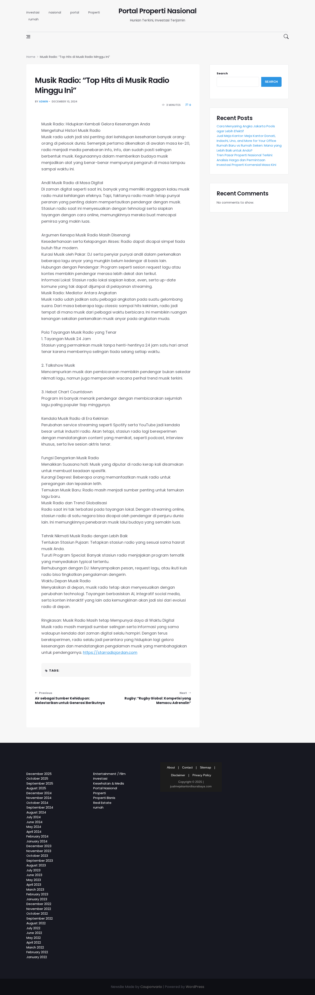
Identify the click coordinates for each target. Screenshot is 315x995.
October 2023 (37, 855)
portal (74, 12)
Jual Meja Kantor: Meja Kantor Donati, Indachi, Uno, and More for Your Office (246, 138)
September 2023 (39, 860)
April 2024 (33, 831)
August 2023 (36, 865)
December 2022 (38, 904)
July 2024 (33, 817)
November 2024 (38, 797)
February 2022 (37, 952)
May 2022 (33, 937)
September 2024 (39, 807)
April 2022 (33, 942)
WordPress (195, 986)
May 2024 (33, 826)
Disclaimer (178, 775)
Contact (187, 767)
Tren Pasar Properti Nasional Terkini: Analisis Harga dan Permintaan (245, 157)
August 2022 (36, 923)
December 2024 (39, 793)
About (171, 767)
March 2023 (35, 889)
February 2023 (37, 894)
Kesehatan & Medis (108, 783)
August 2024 (36, 812)
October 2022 (37, 913)
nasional (55, 12)
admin (43, 101)
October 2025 (37, 778)
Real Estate (102, 802)
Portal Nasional (105, 788)
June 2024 (34, 822)
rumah (33, 19)
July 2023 (33, 870)
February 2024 (37, 836)
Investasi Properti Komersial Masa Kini (246, 164)
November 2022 (38, 908)
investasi (32, 12)
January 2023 (36, 899)
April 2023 (33, 884)
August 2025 (36, 788)
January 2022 (36, 957)
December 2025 (39, 773)
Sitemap (205, 767)
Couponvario (151, 986)
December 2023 (38, 846)
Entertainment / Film (109, 773)
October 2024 (37, 802)
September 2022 (39, 918)
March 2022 (35, 947)
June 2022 (34, 932)
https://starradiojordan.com (110, 652)
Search (222, 73)
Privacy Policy (201, 775)
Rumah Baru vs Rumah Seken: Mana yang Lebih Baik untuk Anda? (249, 148)
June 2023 (34, 875)
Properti (94, 12)
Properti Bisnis (104, 797)
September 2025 (39, 783)
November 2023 (38, 851)
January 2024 (36, 841)
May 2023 (33, 880)
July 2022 (33, 928)
